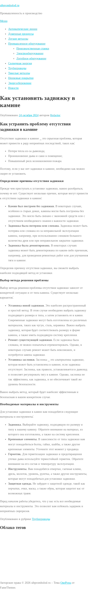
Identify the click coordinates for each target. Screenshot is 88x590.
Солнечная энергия (20, 63)
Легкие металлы (18, 38)
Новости (13, 88)
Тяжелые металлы (19, 73)
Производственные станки (32, 48)
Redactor (55, 115)
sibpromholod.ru (9, 5)
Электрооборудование (29, 53)
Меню (3, 21)
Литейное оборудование (31, 58)
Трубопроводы (17, 68)
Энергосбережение (19, 83)
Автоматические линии (22, 29)
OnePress (65, 582)
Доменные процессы (21, 33)
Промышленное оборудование (26, 43)
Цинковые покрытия (20, 78)
